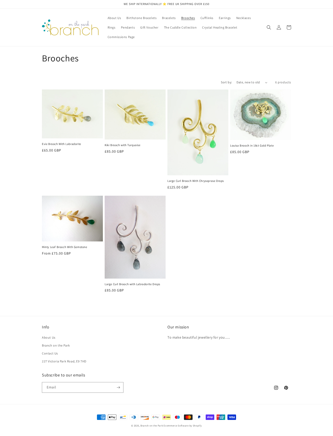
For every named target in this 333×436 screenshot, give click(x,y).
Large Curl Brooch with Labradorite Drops (132, 284)
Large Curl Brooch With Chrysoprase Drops (195, 181)
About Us (49, 337)
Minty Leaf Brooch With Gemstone (64, 247)
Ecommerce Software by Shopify (183, 425)
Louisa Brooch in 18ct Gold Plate (252, 145)
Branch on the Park (56, 345)
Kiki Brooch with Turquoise (122, 145)
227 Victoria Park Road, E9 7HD (64, 361)
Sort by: (226, 82)
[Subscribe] (118, 387)
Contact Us (50, 353)
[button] (269, 27)
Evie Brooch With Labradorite (61, 144)
